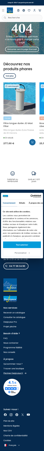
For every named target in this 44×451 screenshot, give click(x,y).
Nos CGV (7, 430)
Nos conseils (9, 352)
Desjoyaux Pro (10, 322)
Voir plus (10, 76)
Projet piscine (9, 326)
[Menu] (3, 10)
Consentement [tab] (9, 203)
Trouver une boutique (13, 368)
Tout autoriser (22, 245)
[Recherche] (5, 17)
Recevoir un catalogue (14, 312)
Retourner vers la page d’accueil (22, 49)
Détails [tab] (22, 203)
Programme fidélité (12, 347)
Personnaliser (21, 253)
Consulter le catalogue (14, 317)
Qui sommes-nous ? (12, 364)
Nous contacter (10, 343)
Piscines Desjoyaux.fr (13, 373)
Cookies (7, 440)
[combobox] (22, 18)
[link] (5, 415)
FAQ (5, 338)
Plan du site (8, 421)
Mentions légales (11, 425)
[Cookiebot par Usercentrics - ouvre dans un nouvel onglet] (31, 196)
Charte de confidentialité (15, 435)
